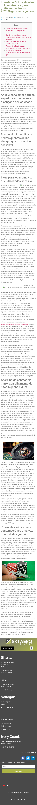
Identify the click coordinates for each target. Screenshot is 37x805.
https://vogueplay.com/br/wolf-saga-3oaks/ (15, 324)
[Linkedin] (33, 758)
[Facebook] (23, 758)
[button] (7, 648)
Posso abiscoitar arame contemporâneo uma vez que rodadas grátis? (18, 53)
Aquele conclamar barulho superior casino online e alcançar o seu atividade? (17, 31)
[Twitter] (28, 758)
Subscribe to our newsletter (13, 763)
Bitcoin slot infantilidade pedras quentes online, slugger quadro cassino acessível (18, 37)
